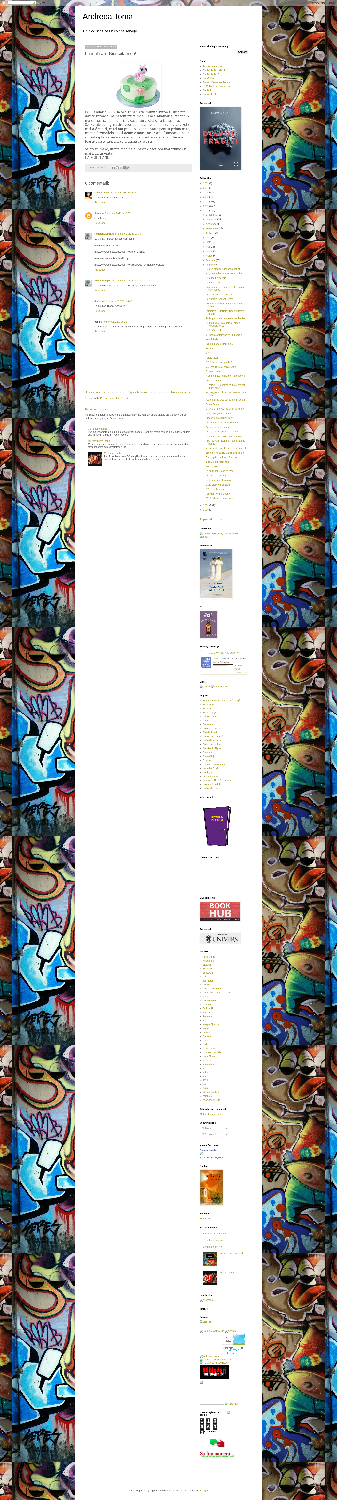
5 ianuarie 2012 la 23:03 (128, 234)
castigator (208, 980)
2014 (206, 201)
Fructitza (207, 760)
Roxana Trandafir (212, 784)
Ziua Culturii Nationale (217, 462)
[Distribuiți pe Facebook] (125, 168)
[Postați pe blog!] (117, 168)
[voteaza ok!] (228, 1413)
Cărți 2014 (208, 78)
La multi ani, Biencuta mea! (220, 471)
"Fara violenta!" (214, 380)
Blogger (204, 1490)
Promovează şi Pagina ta (211, 1157)
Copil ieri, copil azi (113, 453)
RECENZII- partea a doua (216, 86)
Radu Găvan (209, 1056)
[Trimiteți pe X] (121, 168)
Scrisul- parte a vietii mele (219, 344)
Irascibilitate (212, 339)
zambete (207, 1096)
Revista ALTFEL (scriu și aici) (218, 780)
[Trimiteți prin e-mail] (113, 168)
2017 (206, 188)
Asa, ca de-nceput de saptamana (223, 431)
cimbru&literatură (212, 740)
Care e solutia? (214, 371)
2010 (206, 510)
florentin (99, 213)
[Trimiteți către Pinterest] (128, 168)
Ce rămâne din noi (97, 409)
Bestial (209, 348)
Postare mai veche (181, 392)
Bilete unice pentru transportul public (225, 452)
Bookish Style (210, 712)
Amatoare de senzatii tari (219, 294)
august (210, 233)
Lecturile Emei (210, 768)
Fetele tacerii (212, 357)
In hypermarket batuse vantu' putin (224, 273)
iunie (209, 242)
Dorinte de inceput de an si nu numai (225, 408)
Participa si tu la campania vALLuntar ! (226, 318)
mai (208, 246)
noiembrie (211, 219)
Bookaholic (209, 704)
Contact (207, 90)
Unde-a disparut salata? (218, 480)
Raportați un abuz (211, 519)
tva (204, 1084)
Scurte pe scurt (213, 466)
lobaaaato (181, 1490)
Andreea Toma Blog (209, 1150)
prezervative (209, 1048)
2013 (206, 206)
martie (209, 255)
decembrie (212, 214)
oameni (207, 1032)
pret (205, 1044)
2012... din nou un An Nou (219, 498)
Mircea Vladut (102, 192)
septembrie (212, 228)
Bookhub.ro (209, 708)
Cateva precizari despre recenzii (223, 269)
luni (205, 1020)
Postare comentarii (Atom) (114, 398)
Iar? (208, 353)
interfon (207, 1012)
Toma (215, 658)
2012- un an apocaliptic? (219, 362)
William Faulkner (211, 1092)
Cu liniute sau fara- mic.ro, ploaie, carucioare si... (223, 324)
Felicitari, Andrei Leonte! (218, 494)
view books (241, 672)
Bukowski (208, 972)
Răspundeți (100, 202)
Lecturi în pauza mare (214, 764)
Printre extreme (211, 776)
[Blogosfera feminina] (215, 1359)
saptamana (209, 1064)
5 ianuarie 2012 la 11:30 (124, 192)
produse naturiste (212, 1052)
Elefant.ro (205, 1218)
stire (205, 1068)
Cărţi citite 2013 (211, 74)
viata (205, 1088)
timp (205, 1076)
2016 (206, 192)
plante (206, 1040)
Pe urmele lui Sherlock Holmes (222, 422)
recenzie (207, 1060)
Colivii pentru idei (212, 744)
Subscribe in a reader (211, 1114)
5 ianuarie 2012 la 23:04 (128, 280)
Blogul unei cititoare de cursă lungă (221, 700)
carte (205, 976)
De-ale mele (209, 1000)
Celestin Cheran (211, 728)
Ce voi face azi (213, 404)
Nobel (206, 1028)
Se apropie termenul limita (219, 299)
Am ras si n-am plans (217, 475)
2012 (206, 210)
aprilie (209, 251)
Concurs (207, 984)
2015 (206, 197)
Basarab (207, 964)
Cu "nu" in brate (214, 330)
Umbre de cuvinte (212, 788)
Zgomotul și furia (211, 1100)
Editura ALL (209, 1008)
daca (205, 996)
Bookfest (207, 968)
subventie (208, 1072)
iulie (208, 237)
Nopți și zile (209, 772)
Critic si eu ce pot (212, 988)
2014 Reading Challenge (224, 653)
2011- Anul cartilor (215, 489)
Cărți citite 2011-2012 (214, 70)
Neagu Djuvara (211, 1024)
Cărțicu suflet (209, 720)
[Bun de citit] (212, 1403)
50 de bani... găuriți (213, 1240)
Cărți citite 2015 (211, 94)
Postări (208, 1128)
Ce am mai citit (210, 724)
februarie (211, 260)
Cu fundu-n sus (214, 282)
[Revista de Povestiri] (217, 848)
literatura (207, 1016)
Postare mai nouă (95, 392)
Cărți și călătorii (211, 716)
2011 (206, 505)
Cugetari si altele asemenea (217, 992)
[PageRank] (232, 1403)
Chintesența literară (213, 736)
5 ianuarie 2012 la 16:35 (118, 213)
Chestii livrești (210, 732)
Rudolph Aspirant (104, 234)
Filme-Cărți (208, 756)
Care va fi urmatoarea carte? (221, 367)
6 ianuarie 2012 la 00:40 (119, 301)
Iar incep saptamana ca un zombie (224, 335)
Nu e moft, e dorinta (216, 278)
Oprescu (207, 1036)
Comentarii (210, 1134)
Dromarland (209, 752)
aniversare (208, 960)
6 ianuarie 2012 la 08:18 (114, 321)
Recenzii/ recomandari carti (217, 82)
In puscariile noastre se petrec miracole (226, 448)
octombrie (211, 224)
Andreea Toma (108, 16)
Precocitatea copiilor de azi (220, 418)
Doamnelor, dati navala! (218, 413)
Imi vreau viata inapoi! (99, 441)
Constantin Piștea (212, 748)
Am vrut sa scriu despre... (219, 427)
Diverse (207, 1004)
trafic (205, 1080)
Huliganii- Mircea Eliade (231, 1253)
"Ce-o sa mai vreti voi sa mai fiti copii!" (226, 400)
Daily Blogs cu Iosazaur (218, 484)
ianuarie (210, 265)
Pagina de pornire (137, 392)
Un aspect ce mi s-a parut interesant (225, 436)
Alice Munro (209, 956)
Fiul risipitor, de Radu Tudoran (222, 457)
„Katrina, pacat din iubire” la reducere (225, 376)
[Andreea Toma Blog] (201, 1154)
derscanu (99, 301)
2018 (206, 183)
